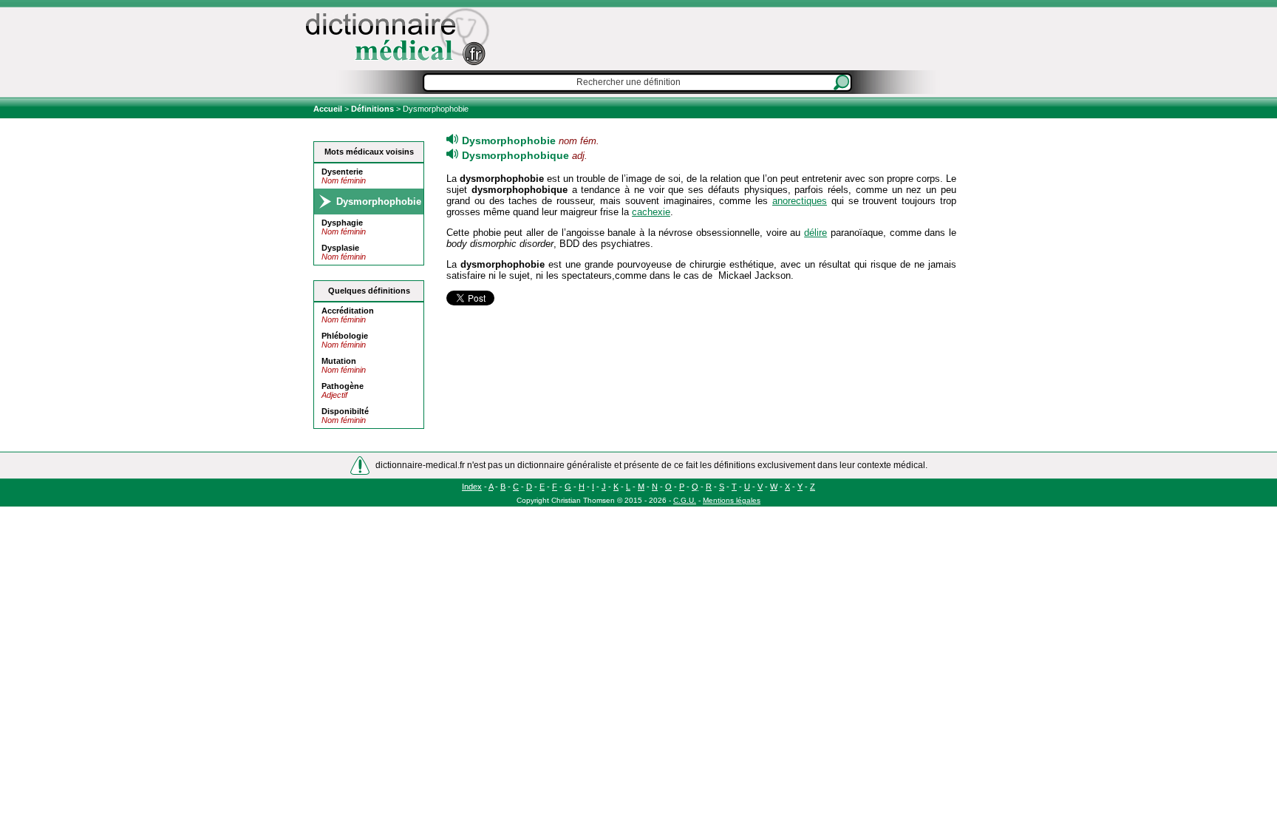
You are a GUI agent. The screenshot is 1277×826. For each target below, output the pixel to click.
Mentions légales (731, 500)
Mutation (338, 360)
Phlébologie (344, 335)
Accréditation (347, 310)
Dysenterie (342, 171)
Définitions (372, 108)
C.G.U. (684, 500)
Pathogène (342, 386)
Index (472, 486)
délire (815, 232)
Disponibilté (345, 411)
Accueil (328, 108)
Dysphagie (342, 222)
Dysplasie (340, 247)
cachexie (651, 211)
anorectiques (799, 200)
